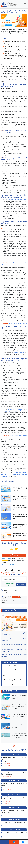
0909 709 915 (6, 837)
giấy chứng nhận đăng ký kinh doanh (17, 199)
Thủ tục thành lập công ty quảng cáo (17, 323)
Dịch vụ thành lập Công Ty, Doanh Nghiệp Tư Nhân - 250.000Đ (19, 697)
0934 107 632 (6, 815)
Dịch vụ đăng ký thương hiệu (12, 684)
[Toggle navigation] (25, 4)
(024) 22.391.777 (7, 790)
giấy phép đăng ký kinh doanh (15, 409)
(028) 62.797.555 (7, 776)
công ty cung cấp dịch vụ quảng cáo (12, 411)
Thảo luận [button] (14, 564)
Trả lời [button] (2, 594)
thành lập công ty (14, 666)
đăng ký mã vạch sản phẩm (16, 680)
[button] (11, 555)
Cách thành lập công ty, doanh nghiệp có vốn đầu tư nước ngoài (19, 706)
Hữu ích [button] (5, 564)
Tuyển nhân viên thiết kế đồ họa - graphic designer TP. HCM (19, 716)
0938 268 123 (6, 764)
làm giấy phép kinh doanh (15, 670)
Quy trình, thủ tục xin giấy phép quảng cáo (15, 53)
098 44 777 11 (7, 788)
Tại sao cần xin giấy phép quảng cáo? (14, 55)
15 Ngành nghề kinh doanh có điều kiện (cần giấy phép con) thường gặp (19, 735)
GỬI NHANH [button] (21, 584)
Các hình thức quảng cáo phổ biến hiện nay (15, 45)
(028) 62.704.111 (7, 765)
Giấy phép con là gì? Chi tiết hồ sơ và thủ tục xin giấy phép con (19, 725)
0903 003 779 (6, 801)
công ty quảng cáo (19, 352)
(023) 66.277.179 (7, 803)
